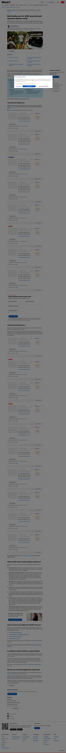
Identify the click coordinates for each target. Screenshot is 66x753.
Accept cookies (29, 86)
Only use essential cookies (43, 86)
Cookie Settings (18, 86)
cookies (21, 79)
